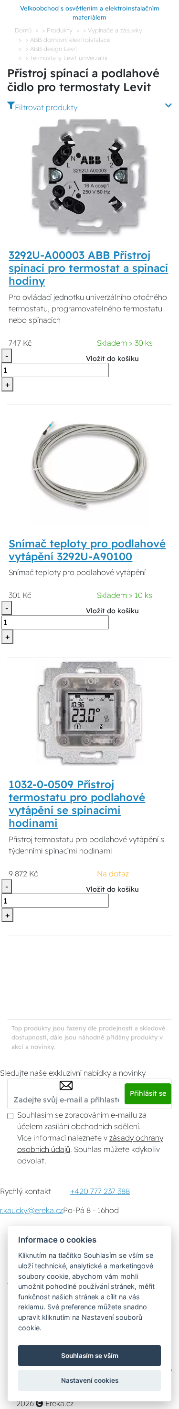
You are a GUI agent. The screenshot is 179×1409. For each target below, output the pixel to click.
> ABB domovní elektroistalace (67, 39)
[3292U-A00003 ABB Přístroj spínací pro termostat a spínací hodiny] (89, 177)
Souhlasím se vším (89, 1355)
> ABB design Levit (51, 48)
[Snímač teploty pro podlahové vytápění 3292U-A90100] (89, 465)
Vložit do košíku (112, 358)
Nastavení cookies (89, 1380)
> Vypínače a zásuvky (112, 30)
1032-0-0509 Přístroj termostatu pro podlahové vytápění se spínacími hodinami (77, 804)
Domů (23, 30)
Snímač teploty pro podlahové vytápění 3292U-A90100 (87, 550)
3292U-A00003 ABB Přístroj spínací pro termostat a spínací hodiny (88, 268)
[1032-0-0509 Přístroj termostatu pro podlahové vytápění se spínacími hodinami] (90, 712)
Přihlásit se (148, 1093)
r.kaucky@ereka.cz (31, 1210)
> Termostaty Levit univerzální (66, 58)
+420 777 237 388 (100, 1191)
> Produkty (57, 30)
